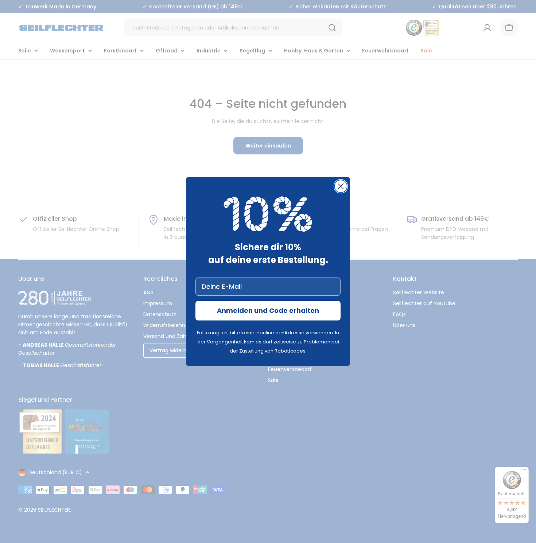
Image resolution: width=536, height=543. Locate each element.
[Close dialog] (340, 186)
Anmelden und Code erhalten (268, 310)
